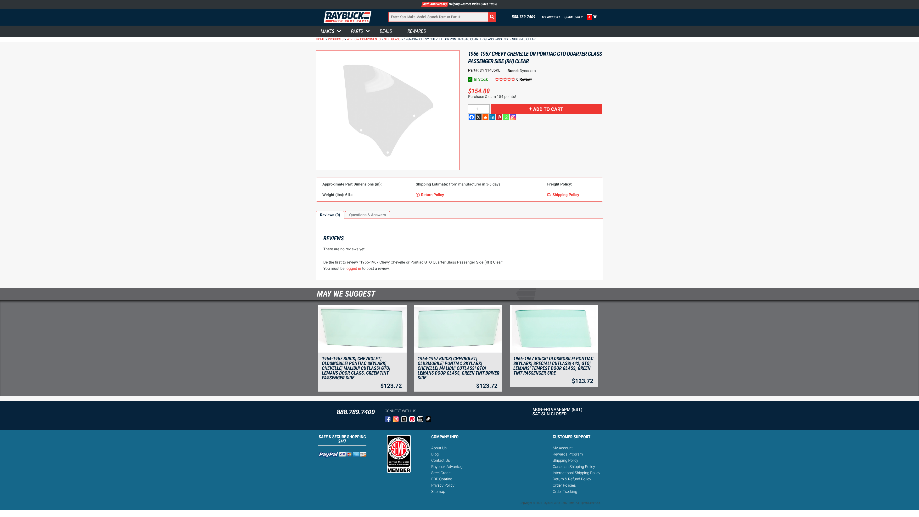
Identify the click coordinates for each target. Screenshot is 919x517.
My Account (551, 17)
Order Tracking (565, 491)
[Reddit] (485, 117)
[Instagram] (513, 117)
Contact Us (440, 460)
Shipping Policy (565, 460)
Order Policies (564, 485)
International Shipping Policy (576, 473)
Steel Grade (440, 473)
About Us (439, 448)
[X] (479, 117)
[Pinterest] (499, 117)
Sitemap (438, 491)
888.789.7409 (523, 17)
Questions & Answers (367, 215)
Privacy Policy (442, 485)
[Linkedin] (492, 117)
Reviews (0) (330, 215)
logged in (353, 268)
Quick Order (573, 17)
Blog (435, 454)
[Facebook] (472, 117)
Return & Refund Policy (572, 479)
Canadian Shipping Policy (574, 466)
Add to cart (548, 109)
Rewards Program (568, 454)
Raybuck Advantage (448, 466)
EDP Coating (441, 479)
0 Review (524, 79)
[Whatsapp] (506, 117)
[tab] (330, 215)
